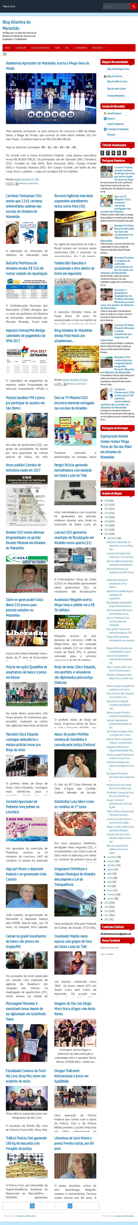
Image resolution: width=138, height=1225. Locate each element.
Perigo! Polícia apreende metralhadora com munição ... (120, 640)
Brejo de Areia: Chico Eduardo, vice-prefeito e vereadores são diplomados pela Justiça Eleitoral (75, 674)
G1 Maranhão (80, 47)
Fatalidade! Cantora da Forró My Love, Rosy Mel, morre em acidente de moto (26, 1076)
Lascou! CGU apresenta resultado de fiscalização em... (119, 659)
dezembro (112, 538)
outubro (111, 861)
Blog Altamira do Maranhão (16, 25)
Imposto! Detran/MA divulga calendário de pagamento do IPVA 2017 (25, 335)
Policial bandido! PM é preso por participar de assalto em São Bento (25, 403)
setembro (112, 865)
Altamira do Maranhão (26, 1215)
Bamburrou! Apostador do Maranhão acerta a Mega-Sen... (120, 545)
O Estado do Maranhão (118, 129)
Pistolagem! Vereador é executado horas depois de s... (120, 777)
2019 (107, 521)
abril (109, 886)
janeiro (110, 898)
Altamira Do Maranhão (109, 948)
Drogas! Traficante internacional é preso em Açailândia (71, 1076)
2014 (107, 906)
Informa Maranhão (116, 95)
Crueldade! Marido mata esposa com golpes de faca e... (120, 766)
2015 (107, 902)
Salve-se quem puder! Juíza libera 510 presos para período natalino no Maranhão (24, 607)
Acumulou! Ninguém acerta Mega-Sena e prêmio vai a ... (120, 678)
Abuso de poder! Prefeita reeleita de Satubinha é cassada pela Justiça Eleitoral (74, 739)
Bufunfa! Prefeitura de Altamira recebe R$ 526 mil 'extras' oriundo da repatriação (26, 268)
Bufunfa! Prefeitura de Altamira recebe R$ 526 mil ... (120, 572)
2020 (107, 517)
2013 (107, 911)
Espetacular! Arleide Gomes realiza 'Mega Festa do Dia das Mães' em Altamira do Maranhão (116, 446)
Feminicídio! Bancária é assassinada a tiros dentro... (117, 583)
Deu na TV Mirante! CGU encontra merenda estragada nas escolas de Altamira (74, 403)
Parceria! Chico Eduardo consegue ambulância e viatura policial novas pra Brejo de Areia (23, 741)
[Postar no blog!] (10, 184)
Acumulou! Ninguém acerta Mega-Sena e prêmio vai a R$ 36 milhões (74, 604)
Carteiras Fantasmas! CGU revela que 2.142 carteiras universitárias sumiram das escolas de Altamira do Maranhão (24, 206)
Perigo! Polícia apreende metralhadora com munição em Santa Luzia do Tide (73, 470)
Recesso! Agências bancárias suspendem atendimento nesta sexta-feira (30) (73, 201)
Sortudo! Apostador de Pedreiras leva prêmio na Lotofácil (22, 806)
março (110, 890)
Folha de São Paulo (40, 47)
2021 (107, 513)
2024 (107, 500)
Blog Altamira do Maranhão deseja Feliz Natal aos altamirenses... (73, 335)
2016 (107, 533)
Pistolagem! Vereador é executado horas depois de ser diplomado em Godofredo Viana (26, 1011)
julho (110, 873)
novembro (112, 857)
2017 (106, 529)
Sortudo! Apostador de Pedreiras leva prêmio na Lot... (119, 724)
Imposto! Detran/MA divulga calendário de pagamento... (120, 595)
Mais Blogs (97, 47)
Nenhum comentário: (28, 183)
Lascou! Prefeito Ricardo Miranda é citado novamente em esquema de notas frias (117, 333)
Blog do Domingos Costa (118, 69)
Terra (57, 47)
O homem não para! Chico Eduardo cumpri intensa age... (119, 838)
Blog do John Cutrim (116, 88)
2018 (107, 525)
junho (110, 877)
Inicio (7, 47)
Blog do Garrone (114, 76)
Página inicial (9, 6)
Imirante (111, 118)
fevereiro (111, 894)
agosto (110, 869)
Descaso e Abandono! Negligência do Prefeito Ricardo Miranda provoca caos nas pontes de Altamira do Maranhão (117, 298)
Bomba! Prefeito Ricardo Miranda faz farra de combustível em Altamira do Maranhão (117, 233)
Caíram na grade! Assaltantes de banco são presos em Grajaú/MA (26, 941)
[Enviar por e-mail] (7, 184)
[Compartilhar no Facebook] (17, 184)
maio (109, 881)
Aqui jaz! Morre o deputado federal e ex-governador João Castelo (26, 874)
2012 (107, 915)
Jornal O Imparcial (115, 124)
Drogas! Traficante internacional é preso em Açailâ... (119, 803)
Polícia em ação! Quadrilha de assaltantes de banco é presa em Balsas (26, 672)
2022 (107, 508)
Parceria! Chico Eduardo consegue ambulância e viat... (119, 705)
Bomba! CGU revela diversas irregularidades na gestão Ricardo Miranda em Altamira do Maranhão (25, 540)
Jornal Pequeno (114, 113)
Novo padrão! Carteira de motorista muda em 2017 (23, 467)
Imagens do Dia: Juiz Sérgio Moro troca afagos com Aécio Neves (74, 1008)
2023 (107, 504)
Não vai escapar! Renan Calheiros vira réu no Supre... (117, 849)
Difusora (111, 134)
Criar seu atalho (106, 954)
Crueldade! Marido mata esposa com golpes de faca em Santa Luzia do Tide (73, 941)
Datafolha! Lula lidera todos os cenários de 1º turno (74, 804)
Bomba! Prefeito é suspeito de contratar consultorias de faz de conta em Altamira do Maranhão (117, 265)
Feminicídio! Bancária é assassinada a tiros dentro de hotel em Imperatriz (74, 268)
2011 (107, 919)
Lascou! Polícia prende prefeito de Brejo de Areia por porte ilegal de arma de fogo (124, 173)
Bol (67, 47)
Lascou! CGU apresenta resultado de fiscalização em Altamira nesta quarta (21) (74, 537)
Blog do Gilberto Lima (117, 81)
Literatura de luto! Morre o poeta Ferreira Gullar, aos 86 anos (74, 1143)
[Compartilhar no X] (13, 184)
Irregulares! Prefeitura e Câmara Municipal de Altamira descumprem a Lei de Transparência (74, 876)
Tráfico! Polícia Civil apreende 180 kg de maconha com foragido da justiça (26, 1143)
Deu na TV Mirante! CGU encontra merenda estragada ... (118, 621)
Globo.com (20, 47)
